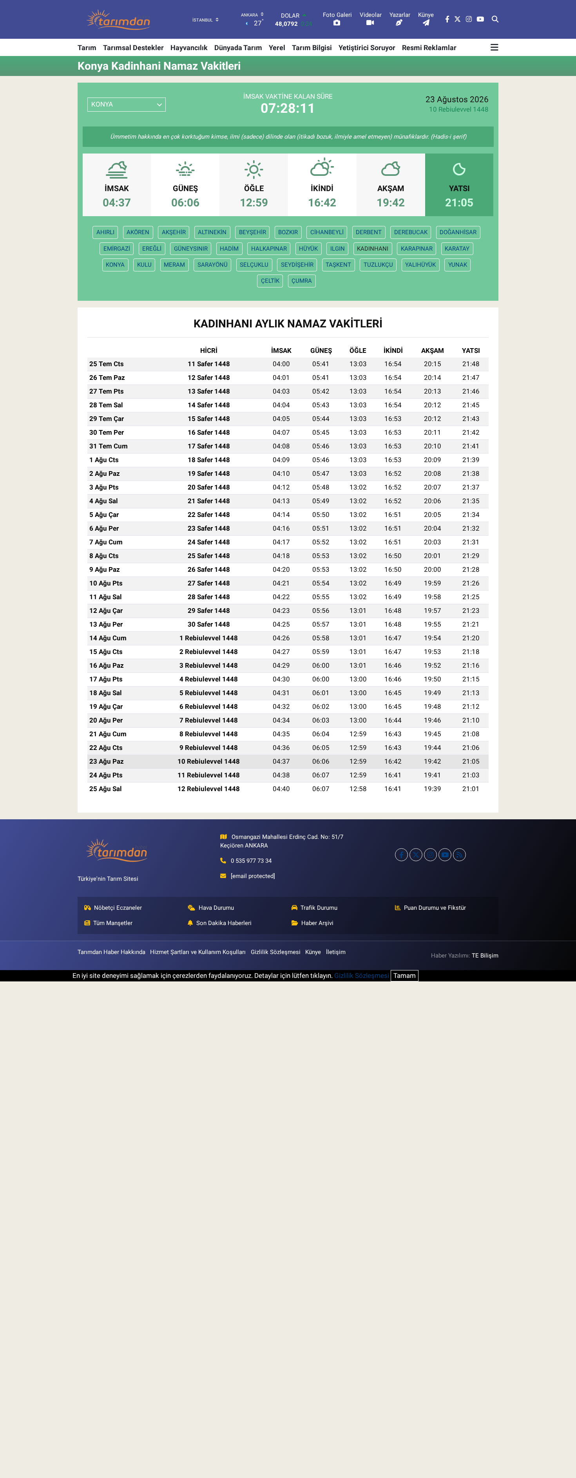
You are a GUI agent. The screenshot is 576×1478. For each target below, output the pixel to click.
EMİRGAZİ (116, 248)
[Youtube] (444, 854)
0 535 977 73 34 (251, 860)
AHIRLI (105, 232)
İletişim (336, 952)
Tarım (87, 47)
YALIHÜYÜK (420, 264)
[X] (415, 854)
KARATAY (457, 248)
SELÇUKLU (254, 264)
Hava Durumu (216, 907)
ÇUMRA (302, 280)
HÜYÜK (308, 248)
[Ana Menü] (494, 47)
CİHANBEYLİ (327, 232)
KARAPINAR (417, 248)
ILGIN (337, 248)
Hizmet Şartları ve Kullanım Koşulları (198, 952)
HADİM (229, 248)
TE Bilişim (485, 955)
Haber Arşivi (317, 923)
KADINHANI (372, 248)
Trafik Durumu (319, 907)
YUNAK (457, 264)
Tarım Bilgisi (312, 47)
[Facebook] (401, 854)
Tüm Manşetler (112, 923)
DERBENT (369, 232)
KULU (144, 264)
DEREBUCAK (410, 232)
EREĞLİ (151, 248)
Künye (313, 952)
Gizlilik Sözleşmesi (276, 952)
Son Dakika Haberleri (224, 923)
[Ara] (495, 19)
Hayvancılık (189, 47)
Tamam (404, 975)
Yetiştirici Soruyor (367, 47)
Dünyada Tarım (238, 47)
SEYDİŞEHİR (297, 264)
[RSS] (459, 854)
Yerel (277, 47)
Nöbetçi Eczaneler (118, 907)
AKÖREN (138, 232)
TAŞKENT (338, 264)
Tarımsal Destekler (133, 47)
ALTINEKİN (212, 232)
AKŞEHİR (174, 232)
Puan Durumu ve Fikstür (435, 907)
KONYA (115, 264)
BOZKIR (288, 232)
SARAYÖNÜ (212, 264)
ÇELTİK (270, 280)
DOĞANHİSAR (458, 232)
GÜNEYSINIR (191, 248)
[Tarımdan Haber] (119, 19)
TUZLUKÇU (378, 264)
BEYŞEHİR (252, 232)
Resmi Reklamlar (429, 47)
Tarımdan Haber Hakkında (111, 952)
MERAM (174, 264)
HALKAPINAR (269, 248)
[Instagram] (430, 854)
